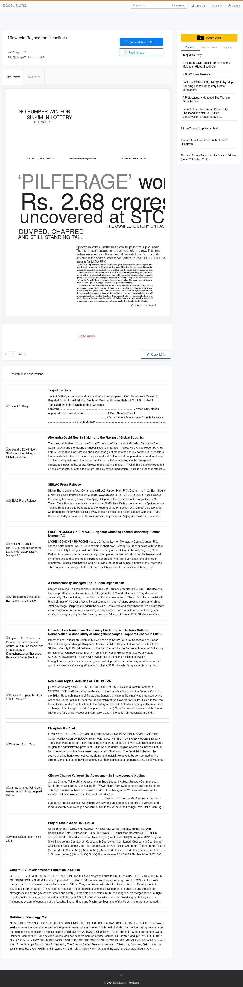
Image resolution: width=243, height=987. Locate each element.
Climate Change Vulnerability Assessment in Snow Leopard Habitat (96, 775)
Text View (34, 77)
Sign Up (200, 6)
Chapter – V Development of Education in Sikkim (45, 870)
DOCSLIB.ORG (15, 5)
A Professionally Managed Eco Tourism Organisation (86, 583)
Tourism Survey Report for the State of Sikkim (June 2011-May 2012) (208, 157)
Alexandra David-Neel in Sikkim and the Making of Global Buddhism (96, 437)
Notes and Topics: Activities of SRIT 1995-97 (80, 681)
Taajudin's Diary (59, 390)
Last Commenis (209, 47)
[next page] (25, 354)
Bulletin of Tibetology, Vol (28, 917)
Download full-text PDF (141, 42)
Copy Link (158, 354)
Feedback (134, 982)
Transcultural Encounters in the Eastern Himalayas (204, 142)
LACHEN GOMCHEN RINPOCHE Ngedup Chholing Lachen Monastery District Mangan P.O (104, 533)
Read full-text (136, 52)
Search (180, 5)
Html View (13, 77)
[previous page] (5, 354)
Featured (190, 47)
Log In (218, 6)
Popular (228, 47)
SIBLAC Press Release (64, 484)
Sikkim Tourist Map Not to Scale (200, 128)
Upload (235, 6)
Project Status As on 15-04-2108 (71, 823)
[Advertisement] (121, 21)
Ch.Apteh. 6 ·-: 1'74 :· (62, 728)
